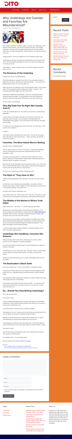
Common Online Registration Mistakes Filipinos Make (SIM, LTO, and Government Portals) (35, 420)
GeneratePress (46, 436)
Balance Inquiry (43, 9)
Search (55, 17)
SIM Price (33, 9)
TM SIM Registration (55, 9)
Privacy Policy (7, 415)
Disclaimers (6, 413)
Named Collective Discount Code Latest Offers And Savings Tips (60, 57)
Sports (6, 344)
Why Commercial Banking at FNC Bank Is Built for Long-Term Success (21, 347)
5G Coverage (15, 9)
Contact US (6, 410)
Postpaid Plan (25, 9)
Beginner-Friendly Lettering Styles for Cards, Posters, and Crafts (61, 35)
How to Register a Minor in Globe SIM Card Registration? (17, 346)
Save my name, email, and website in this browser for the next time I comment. (23, 390)
